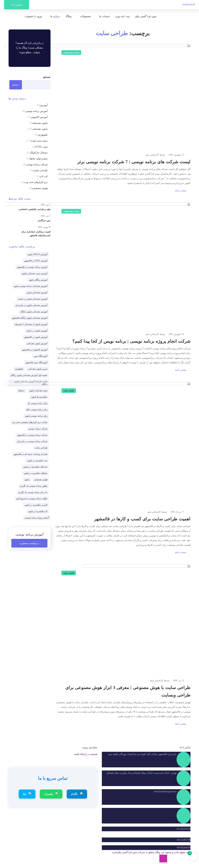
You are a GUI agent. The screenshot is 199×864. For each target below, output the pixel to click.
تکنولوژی (41, 134)
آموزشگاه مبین (40, 356)
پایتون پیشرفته (38, 123)
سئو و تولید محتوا (37, 158)
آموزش (42, 105)
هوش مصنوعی (38, 188)
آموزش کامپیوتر (38, 117)
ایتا (24, 794)
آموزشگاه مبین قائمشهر (36, 362)
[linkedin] (171, 858)
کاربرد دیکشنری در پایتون (36, 505)
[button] (189, 5)
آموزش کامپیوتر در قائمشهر (34, 350)
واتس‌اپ (48, 794)
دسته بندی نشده (37, 140)
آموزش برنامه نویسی (35, 111)
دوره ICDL (40, 146)
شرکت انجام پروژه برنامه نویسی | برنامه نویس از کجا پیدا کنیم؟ (131, 341)
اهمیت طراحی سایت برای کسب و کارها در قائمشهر (142, 518)
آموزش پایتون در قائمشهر (35, 337)
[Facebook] (179, 858)
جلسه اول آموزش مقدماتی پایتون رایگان (28, 375)
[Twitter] (186, 858)
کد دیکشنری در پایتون (37, 511)
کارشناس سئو (152, 155)
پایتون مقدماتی (38, 129)
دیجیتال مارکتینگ (37, 152)
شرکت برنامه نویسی (71, 52)
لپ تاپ (42, 176)
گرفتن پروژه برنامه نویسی (37, 518)
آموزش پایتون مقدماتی (37, 343)
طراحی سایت (68, 391)
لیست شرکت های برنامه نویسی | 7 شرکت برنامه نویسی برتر (133, 161)
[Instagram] (163, 858)
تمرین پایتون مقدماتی (37, 369)
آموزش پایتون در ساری (36, 331)
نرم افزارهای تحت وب (34, 182)
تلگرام (74, 794)
